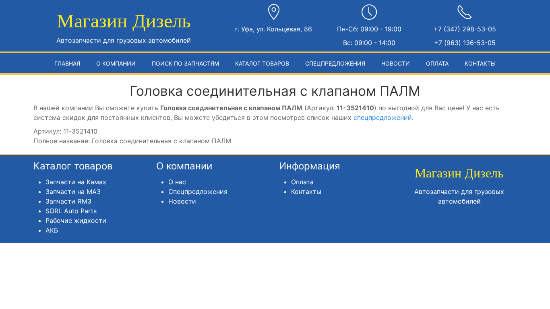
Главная (67, 63)
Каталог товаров (262, 63)
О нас (177, 182)
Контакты (480, 63)
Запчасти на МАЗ (73, 191)
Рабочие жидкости (75, 220)
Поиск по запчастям (185, 63)
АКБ (51, 230)
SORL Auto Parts (71, 211)
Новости (395, 63)
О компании (116, 63)
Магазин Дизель (124, 20)
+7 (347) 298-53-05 (465, 29)
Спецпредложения (335, 63)
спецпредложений (383, 117)
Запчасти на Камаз (75, 182)
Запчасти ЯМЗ (68, 201)
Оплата (437, 63)
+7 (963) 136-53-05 (465, 43)
